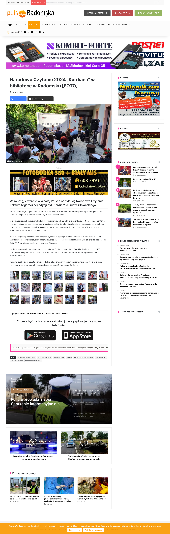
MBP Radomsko (101, 357)
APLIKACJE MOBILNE (97, 13)
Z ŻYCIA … (20, 24)
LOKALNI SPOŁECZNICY (68, 24)
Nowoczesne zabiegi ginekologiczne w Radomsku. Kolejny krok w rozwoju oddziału (77, 3)
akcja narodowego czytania (26, 357)
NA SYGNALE (47, 24)
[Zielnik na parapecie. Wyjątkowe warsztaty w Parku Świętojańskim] (93, 485)
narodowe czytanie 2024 (33, 361)
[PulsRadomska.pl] (31, 13)
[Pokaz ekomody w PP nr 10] (124, 182)
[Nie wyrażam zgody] (167, 528)
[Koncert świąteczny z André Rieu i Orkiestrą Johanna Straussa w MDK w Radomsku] (124, 170)
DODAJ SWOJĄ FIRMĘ (149, 13)
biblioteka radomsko (44, 357)
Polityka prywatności (93, 530)
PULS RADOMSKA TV (121, 24)
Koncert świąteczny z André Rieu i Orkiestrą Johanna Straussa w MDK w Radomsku (145, 169)
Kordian (69, 357)
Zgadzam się (74, 530)
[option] (59, 399)
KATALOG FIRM (123, 13)
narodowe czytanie (17, 361)
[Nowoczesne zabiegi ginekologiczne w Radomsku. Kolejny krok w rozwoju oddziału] (59, 485)
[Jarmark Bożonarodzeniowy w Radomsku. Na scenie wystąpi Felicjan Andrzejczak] (124, 222)
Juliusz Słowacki (59, 357)
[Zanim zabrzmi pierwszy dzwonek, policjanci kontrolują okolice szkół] (25, 485)
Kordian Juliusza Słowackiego (83, 357)
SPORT (86, 24)
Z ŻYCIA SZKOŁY (101, 24)
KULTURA (33, 24)
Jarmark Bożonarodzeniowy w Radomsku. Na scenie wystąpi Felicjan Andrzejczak (146, 222)
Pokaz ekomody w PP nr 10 (144, 179)
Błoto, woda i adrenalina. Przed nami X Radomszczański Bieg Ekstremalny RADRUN (38, 401)
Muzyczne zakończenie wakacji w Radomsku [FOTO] (44, 313)
